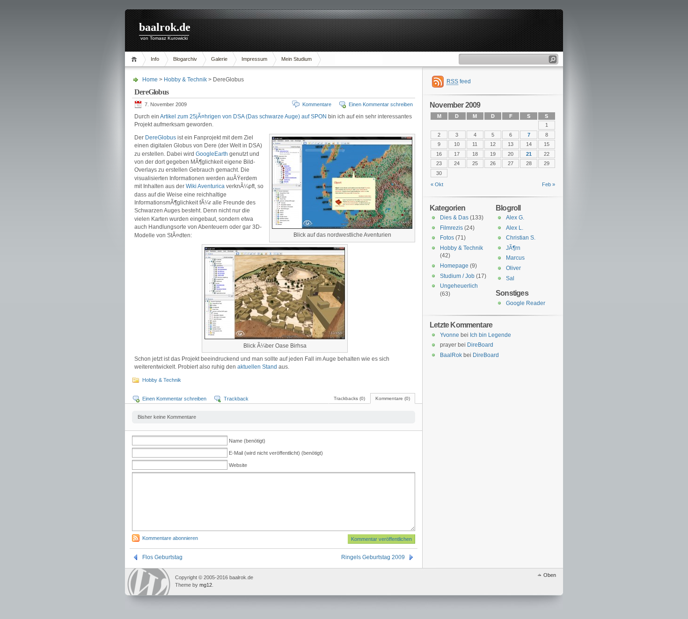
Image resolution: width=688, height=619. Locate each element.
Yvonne (449, 335)
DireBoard (480, 345)
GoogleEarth (212, 154)
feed (458, 81)
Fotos (447, 237)
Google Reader (525, 303)
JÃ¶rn (513, 248)
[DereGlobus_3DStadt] (274, 337)
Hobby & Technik (185, 79)
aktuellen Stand (257, 367)
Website (238, 465)
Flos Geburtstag (162, 557)
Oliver (513, 268)
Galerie (219, 59)
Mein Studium (296, 59)
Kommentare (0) (392, 398)
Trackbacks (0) (349, 398)
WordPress (148, 581)
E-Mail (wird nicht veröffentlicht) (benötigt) (276, 453)
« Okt (437, 184)
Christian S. (520, 237)
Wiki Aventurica (205, 186)
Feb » (548, 184)
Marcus (515, 258)
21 (529, 154)
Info (155, 59)
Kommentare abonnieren (170, 538)
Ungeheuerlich (459, 286)
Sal (510, 278)
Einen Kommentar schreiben (381, 104)
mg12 (205, 585)
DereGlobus (160, 137)
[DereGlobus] (342, 227)
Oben (549, 575)
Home (135, 59)
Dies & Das (454, 217)
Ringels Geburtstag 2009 (373, 557)
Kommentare (316, 104)
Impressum (254, 59)
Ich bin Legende (490, 335)
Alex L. (514, 228)
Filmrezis (451, 228)
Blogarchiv (185, 59)
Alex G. (515, 217)
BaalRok (451, 355)
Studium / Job (457, 276)
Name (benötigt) (247, 441)
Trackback (236, 398)
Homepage (454, 265)
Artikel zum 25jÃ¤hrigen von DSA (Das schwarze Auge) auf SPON (243, 116)
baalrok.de (164, 27)
